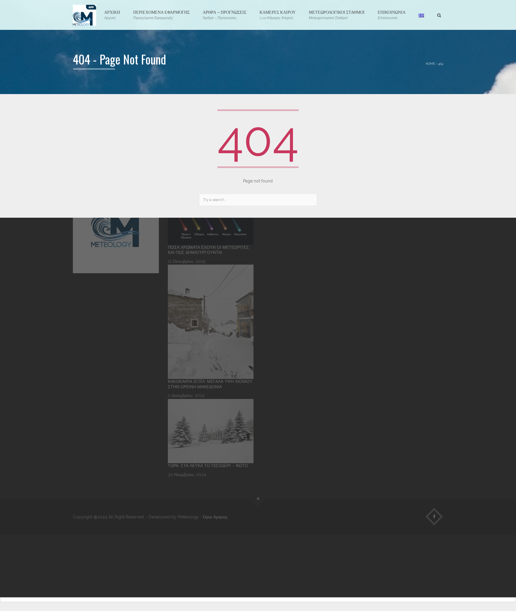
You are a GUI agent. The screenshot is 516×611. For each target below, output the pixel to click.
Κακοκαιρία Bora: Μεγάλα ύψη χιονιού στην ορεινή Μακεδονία (210, 384)
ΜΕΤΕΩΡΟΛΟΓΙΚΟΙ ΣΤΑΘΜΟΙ (337, 14)
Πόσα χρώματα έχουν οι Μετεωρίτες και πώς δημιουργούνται (208, 250)
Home (430, 63)
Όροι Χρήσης (215, 517)
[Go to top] (258, 498)
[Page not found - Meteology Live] (84, 15)
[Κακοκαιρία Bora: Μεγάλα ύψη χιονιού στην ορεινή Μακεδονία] (211, 322)
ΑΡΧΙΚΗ (112, 14)
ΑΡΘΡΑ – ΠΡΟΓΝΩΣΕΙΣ (224, 14)
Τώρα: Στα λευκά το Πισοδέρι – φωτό (208, 465)
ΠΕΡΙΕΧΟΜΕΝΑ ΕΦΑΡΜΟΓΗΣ (161, 14)
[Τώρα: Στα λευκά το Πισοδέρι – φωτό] (211, 431)
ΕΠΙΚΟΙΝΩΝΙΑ (392, 14)
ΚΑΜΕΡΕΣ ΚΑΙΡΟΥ (277, 14)
